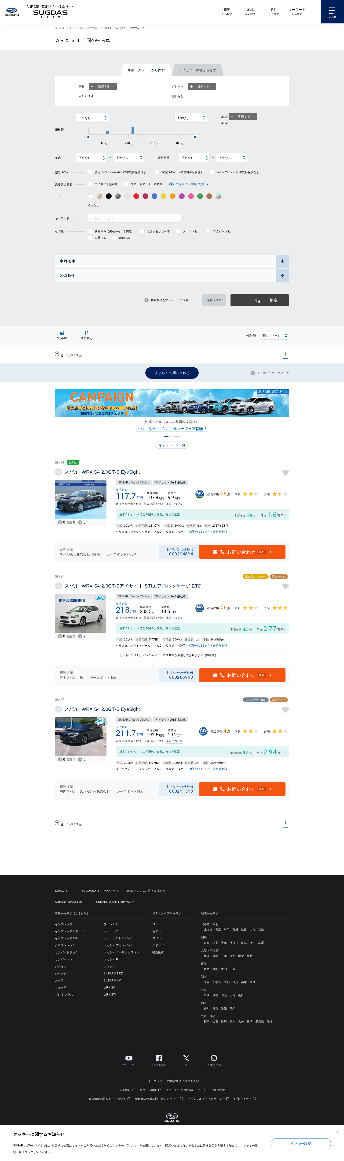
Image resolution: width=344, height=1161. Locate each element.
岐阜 (207, 969)
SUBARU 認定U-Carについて (115, 902)
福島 (261, 929)
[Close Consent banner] (337, 1132)
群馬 (261, 942)
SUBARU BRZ (113, 973)
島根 (215, 995)
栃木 (253, 942)
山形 (253, 929)
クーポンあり (191, 231)
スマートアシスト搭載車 (147, 184)
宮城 (235, 929)
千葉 (224, 942)
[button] (167, 436)
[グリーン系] (200, 196)
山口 (241, 995)
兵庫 (244, 982)
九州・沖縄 (208, 1016)
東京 (207, 942)
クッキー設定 (301, 1143)
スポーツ (158, 945)
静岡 (215, 969)
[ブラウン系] (209, 196)
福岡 (207, 1021)
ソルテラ (60, 987)
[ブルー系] (154, 196)
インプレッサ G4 (66, 938)
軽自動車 (158, 952)
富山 (215, 956)
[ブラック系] (109, 196)
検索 (265, 300)
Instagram (214, 1065)
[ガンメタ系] (118, 196)
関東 (204, 937)
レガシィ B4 (112, 959)
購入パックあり (223, 231)
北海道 (208, 929)
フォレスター (112, 924)
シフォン (60, 966)
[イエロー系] (163, 196)
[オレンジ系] (173, 196)
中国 (204, 990)
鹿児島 (259, 1021)
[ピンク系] (191, 196)
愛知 (224, 969)
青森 (218, 929)
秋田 (244, 929)
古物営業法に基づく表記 (183, 1081)
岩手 (227, 929)
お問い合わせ (243, 1099)
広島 (232, 995)
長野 (250, 956)
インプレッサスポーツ (69, 931)
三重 (232, 969)
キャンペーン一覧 (172, 445)
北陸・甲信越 (209, 950)
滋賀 (235, 982)
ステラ (59, 980)
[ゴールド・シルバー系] (99, 196)
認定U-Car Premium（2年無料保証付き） (122, 172)
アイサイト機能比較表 (190, 184)
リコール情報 (149, 1090)
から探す (227, 11)
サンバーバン (63, 959)
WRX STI (110, 994)
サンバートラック (66, 952)
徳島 (215, 1008)
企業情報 (125, 1090)
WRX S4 (109, 987)
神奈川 (234, 942)
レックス (109, 966)
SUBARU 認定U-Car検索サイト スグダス (50, 12)
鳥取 (207, 995)
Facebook (158, 1065)
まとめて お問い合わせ (172, 373)
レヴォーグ (111, 931)
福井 (232, 956)
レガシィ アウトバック (118, 945)
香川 (207, 1008)
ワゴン (156, 938)
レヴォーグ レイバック (118, 938)
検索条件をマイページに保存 (169, 300)
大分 (241, 1021)
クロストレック (65, 945)
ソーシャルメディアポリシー (206, 1099)
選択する (104, 86)
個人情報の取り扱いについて (107, 1099)
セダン (156, 931)
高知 (232, 1008)
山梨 (241, 956)
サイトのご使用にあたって (183, 1090)
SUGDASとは (90, 890)
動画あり (125, 238)
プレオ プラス (64, 994)
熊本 (232, 1021)
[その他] (218, 196)
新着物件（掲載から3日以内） (114, 231)
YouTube (129, 1065)
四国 (204, 1003)
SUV (155, 924)
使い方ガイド (113, 890)
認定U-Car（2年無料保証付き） (183, 172)
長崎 (224, 1021)
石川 (224, 956)
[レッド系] (136, 196)
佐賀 (215, 1021)
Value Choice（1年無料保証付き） (239, 172)
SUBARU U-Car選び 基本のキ (146, 890)
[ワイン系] (145, 196)
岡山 (224, 995)
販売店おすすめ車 (158, 231)
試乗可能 (100, 238)
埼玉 (215, 942)
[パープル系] (182, 196)
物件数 (251, 335)
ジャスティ (62, 973)
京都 (227, 982)
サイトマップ (153, 1081)
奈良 (253, 982)
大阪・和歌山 (212, 982)
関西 (204, 976)
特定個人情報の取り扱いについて (157, 1099)
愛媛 (224, 1008)
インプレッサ (63, 924)
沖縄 (270, 1021)
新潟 (207, 956)
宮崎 (250, 1021)
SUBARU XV (112, 980)
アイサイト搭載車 (106, 184)
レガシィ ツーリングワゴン (121, 952)
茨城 (244, 942)
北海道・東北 (209, 924)
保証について (174, 504)
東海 (204, 963)
